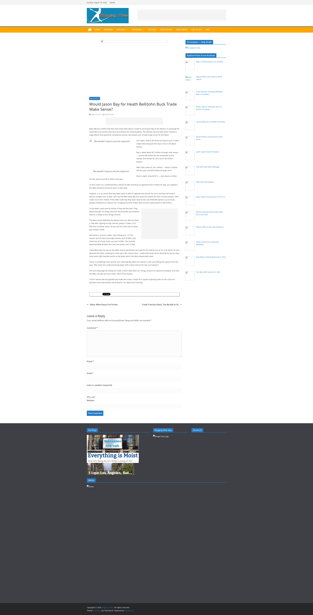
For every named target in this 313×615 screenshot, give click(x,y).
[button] (126, 29)
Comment (92, 328)
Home (97, 29)
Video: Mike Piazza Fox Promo (104, 304)
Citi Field (152, 29)
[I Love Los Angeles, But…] (110, 464)
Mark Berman (109, 114)
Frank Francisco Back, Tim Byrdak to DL (160, 304)
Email (90, 373)
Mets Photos (166, 29)
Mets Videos (181, 29)
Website (90, 400)
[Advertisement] (181, 15)
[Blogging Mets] (90, 30)
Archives (121, 29)
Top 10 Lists (196, 29)
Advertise (108, 29)
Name (90, 361)
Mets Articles (94, 98)
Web (208, 29)
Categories (136, 29)
